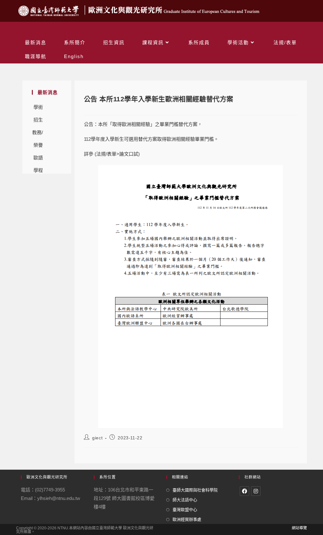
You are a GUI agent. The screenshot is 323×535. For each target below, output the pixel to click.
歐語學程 (38, 159)
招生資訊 (38, 121)
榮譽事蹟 (38, 147)
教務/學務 (37, 134)
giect (97, 437)
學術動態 (38, 109)
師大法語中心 (185, 499)
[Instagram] (256, 491)
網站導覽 (299, 528)
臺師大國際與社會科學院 (195, 490)
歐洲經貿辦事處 (187, 519)
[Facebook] (244, 491)
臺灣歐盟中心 (185, 509)
